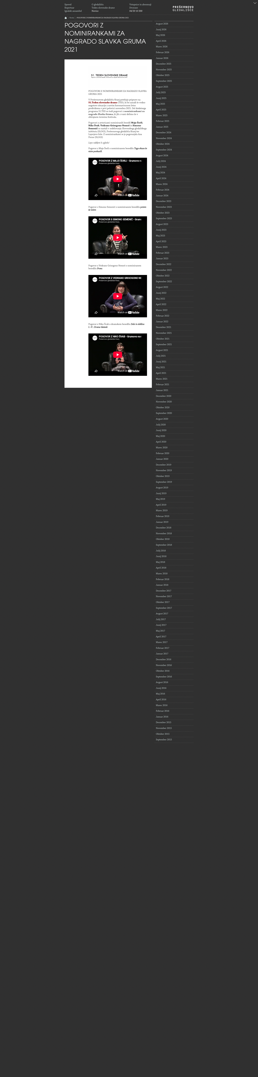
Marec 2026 (161, 47)
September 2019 (164, 482)
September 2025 (164, 81)
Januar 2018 (162, 585)
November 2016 (164, 665)
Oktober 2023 (162, 213)
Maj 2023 (160, 236)
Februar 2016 (162, 711)
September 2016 (164, 677)
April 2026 (161, 41)
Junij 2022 (161, 293)
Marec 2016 (161, 705)
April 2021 (161, 373)
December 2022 (163, 264)
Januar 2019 (162, 522)
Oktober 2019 (162, 476)
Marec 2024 (161, 184)
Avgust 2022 (162, 287)
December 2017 (163, 591)
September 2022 (164, 281)
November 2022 (164, 270)
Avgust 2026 (162, 24)
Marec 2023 (161, 247)
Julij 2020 (161, 425)
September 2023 (164, 218)
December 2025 (163, 64)
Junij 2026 (161, 30)
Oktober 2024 (162, 144)
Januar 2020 (162, 459)
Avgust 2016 (162, 682)
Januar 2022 (162, 322)
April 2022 (161, 304)
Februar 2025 (162, 121)
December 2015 (163, 722)
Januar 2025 (162, 127)
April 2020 (161, 442)
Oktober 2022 (162, 276)
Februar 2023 (162, 253)
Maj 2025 (160, 104)
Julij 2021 (161, 356)
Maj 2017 (160, 631)
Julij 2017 (161, 619)
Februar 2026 (162, 52)
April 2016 (161, 700)
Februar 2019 (162, 516)
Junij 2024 (161, 167)
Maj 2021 (160, 367)
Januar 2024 (162, 196)
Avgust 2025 (162, 87)
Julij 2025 (161, 92)
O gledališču (98, 4)
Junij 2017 (161, 625)
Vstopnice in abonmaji (140, 4)
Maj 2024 (160, 173)
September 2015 (164, 740)
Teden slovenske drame (103, 8)
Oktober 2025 (162, 75)
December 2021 (163, 327)
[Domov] (183, 8)
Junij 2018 (161, 556)
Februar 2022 (162, 316)
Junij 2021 (161, 362)
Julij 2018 (161, 551)
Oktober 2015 (162, 734)
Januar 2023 (162, 258)
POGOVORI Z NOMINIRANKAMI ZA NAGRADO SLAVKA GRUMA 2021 (103, 18)
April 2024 (161, 178)
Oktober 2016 (162, 671)
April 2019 (161, 505)
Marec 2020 (161, 448)
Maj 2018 (160, 562)
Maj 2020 (160, 436)
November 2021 (164, 333)
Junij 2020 (161, 430)
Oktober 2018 (162, 539)
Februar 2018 (162, 579)
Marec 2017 (161, 642)
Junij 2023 (161, 230)
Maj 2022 (160, 299)
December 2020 (163, 396)
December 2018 (163, 528)
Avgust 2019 (162, 488)
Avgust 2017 (162, 614)
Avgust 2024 (162, 155)
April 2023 (161, 241)
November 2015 (164, 728)
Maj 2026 (160, 35)
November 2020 (164, 402)
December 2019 (163, 465)
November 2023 (164, 207)
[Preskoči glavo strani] (255, 3)
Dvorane (133, 8)
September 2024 (164, 150)
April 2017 (161, 637)
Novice (95, 11)
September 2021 (164, 344)
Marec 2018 (161, 574)
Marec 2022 (161, 310)
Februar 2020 (162, 453)
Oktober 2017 (162, 602)
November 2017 (164, 596)
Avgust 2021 (162, 350)
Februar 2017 (162, 648)
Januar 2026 (162, 58)
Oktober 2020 (162, 407)
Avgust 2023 (162, 224)
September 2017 (164, 608)
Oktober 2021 (162, 339)
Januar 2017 (162, 654)
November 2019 (164, 470)
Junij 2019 (161, 493)
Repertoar (69, 8)
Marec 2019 (161, 510)
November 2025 (164, 70)
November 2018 (164, 533)
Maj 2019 (160, 499)
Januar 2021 (162, 390)
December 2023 (163, 201)
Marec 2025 (161, 115)
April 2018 (161, 568)
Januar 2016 (162, 717)
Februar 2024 (162, 190)
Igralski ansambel (73, 11)
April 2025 (161, 110)
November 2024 (164, 138)
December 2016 (163, 659)
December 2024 (163, 132)
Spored (67, 4)
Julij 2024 (161, 161)
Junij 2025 (161, 98)
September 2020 (164, 413)
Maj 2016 (160, 694)
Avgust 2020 (162, 419)
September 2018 (164, 545)
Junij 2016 (161, 688)
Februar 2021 (162, 384)
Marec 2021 (161, 379)
